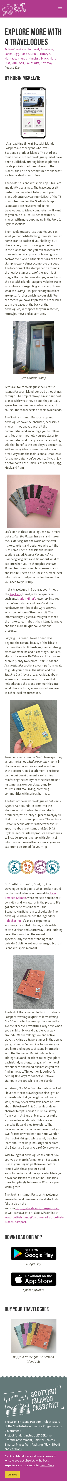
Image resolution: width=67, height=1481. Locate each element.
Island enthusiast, (29, 58)
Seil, (22, 63)
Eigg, (17, 54)
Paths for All (39, 1445)
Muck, (45, 58)
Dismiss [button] (12, 1474)
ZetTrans (16, 1449)
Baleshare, (47, 49)
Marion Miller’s (26, 599)
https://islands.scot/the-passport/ (37, 1208)
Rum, (15, 63)
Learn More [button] (47, 1465)
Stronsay (46, 63)
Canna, (9, 54)
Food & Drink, (30, 54)
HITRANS (54, 1445)
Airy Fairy (15, 594)
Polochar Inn (13, 921)
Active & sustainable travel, (22, 49)
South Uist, (33, 63)
